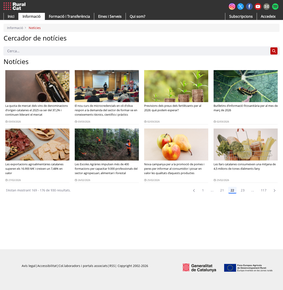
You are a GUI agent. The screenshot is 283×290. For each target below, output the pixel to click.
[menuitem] (69, 16)
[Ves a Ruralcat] (15, 6)
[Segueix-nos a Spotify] (275, 6)
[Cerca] (273, 50)
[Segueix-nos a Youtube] (257, 6)
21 (222, 190)
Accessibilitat (47, 266)
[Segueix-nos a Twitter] (240, 6)
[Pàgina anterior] (194, 190)
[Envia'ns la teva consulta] (266, 6)
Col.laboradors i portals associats (83, 266)
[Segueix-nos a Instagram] (232, 6)
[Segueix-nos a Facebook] (249, 6)
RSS (112, 266)
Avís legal (29, 266)
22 (232, 190)
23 (243, 190)
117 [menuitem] (263, 190)
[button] (11, 16)
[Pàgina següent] (275, 190)
